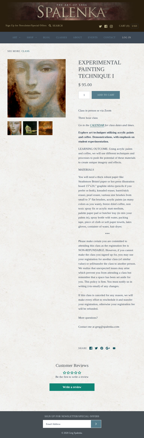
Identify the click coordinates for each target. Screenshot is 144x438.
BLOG (46, 37)
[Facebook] (105, 26)
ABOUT (77, 37)
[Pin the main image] (101, 348)
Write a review (72, 387)
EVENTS (93, 37)
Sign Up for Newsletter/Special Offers (26, 25)
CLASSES (61, 37)
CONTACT (110, 37)
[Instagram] (111, 26)
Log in (126, 37)
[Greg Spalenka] (72, 4)
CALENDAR (97, 125)
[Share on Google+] (108, 348)
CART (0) (124, 26)
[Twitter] (100, 26)
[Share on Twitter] (96, 348)
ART (16, 37)
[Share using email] (114, 348)
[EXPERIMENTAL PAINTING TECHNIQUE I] (37, 88)
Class (26, 51)
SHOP (32, 37)
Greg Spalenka (75, 433)
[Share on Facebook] (90, 348)
